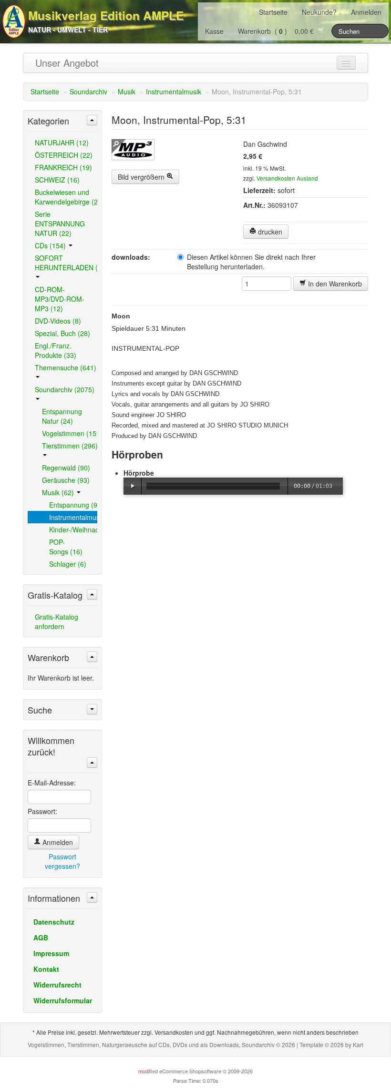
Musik (126, 91)
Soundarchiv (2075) (64, 389)
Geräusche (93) (66, 480)
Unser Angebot (67, 63)
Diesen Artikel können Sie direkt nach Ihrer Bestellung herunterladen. (251, 261)
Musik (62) (59, 492)
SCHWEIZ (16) (57, 179)
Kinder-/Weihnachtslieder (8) (73, 529)
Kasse (214, 31)
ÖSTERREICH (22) (64, 155)
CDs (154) (51, 245)
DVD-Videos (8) (58, 321)
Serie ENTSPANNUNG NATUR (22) (60, 223)
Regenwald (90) (66, 467)
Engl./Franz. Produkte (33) (55, 350)
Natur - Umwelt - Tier (68, 29)
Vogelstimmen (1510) (69, 433)
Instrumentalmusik (173, 91)
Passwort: (42, 811)
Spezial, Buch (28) (62, 333)
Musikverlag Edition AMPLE (106, 15)
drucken (269, 231)
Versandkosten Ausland (287, 178)
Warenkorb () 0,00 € (278, 31)
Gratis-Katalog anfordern (56, 621)
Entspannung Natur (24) (62, 416)
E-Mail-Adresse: (52, 782)
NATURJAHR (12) (62, 142)
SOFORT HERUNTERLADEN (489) (66, 262)
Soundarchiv (88, 91)
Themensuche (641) (65, 367)
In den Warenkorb (334, 283)
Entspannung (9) (73, 504)
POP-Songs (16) (65, 546)
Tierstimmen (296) (69, 445)
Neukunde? (319, 12)
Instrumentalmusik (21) (73, 517)
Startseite (273, 12)
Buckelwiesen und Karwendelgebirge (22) (66, 196)
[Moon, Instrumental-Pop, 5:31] (174, 149)
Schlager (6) (67, 564)
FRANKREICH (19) (63, 167)
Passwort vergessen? (62, 861)
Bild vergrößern (142, 177)
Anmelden (366, 12)
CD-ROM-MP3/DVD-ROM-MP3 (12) (59, 299)
